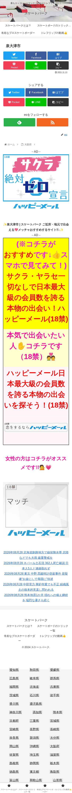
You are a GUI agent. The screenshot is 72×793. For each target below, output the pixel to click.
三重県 (34, 720)
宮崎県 (14, 729)
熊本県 (57, 712)
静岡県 (34, 763)
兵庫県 (54, 686)
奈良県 (14, 737)
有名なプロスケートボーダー (19, 638)
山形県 (57, 780)
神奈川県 (15, 712)
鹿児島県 (36, 703)
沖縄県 (34, 746)
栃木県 (54, 763)
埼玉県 (34, 754)
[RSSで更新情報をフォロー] (52, 122)
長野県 (34, 729)
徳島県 (14, 771)
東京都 (34, 771)
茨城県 (14, 695)
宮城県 (54, 720)
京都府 (14, 720)
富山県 (14, 780)
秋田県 (34, 669)
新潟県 (34, 737)
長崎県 (54, 729)
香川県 (14, 703)
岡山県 (14, 746)
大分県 (54, 737)
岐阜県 (34, 678)
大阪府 (54, 746)
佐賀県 (14, 754)
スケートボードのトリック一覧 (52, 628)
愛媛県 (54, 669)
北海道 (34, 686)
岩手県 (54, 695)
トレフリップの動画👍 (52, 635)
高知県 (37, 712)
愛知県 (14, 669)
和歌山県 (36, 780)
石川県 (34, 695)
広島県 (14, 678)
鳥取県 (54, 771)
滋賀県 (54, 754)
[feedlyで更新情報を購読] (19, 122)
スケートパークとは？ (19, 625)
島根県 (14, 763)
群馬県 (54, 678)
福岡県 (14, 686)
